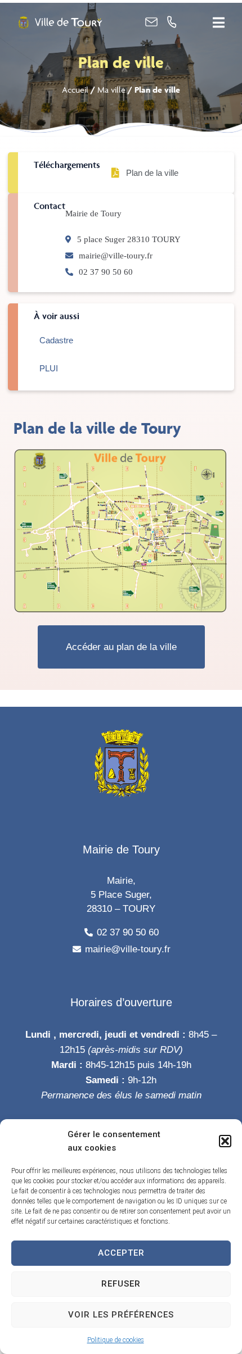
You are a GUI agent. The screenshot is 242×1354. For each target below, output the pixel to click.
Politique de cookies (115, 1340)
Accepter (121, 1253)
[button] (225, 1141)
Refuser (121, 1284)
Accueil (75, 89)
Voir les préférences (121, 1315)
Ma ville (111, 89)
